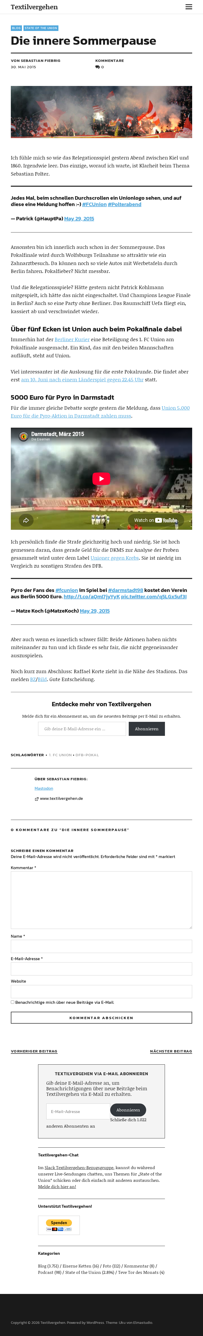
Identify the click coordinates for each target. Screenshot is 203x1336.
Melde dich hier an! (57, 1186)
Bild (42, 679)
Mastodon (44, 788)
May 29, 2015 (79, 218)
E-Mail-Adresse (27, 958)
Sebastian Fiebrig (66, 779)
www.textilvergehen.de (61, 798)
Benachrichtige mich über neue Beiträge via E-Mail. (64, 1002)
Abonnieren (147, 729)
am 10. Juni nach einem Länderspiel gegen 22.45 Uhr (82, 379)
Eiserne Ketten (77, 1266)
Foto (107, 1266)
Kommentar (23, 867)
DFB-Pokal (87, 755)
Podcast (45, 1272)
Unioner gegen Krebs (115, 557)
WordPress (95, 1322)
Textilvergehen (34, 6)
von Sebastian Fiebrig (36, 60)
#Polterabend (124, 204)
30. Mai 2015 (23, 67)
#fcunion (67, 590)
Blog (16, 28)
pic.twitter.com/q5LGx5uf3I (154, 596)
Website (18, 981)
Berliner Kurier (72, 339)
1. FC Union (60, 755)
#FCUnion (94, 204)
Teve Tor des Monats (138, 1272)
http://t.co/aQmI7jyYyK (92, 596)
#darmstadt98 (125, 590)
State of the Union (41, 28)
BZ (33, 679)
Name (18, 936)
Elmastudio (142, 1322)
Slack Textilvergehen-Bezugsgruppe (79, 1167)
